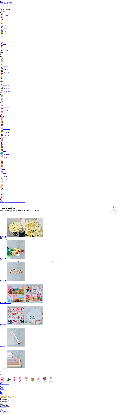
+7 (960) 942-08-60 (3, 409)
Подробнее (5, 305)
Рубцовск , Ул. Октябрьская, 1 (5, 408)
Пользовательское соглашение (5, 411)
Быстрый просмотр (3, 236)
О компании (2, 202)
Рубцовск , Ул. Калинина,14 (4, 406)
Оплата (5, 202)
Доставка (8, 202)
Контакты (23, 202)
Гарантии (11, 202)
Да (0, 5)
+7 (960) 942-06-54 (9, 3)
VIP (1, 200)
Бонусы (14, 202)
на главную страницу (8, 211)
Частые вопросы (18, 202)
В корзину (2, 305)
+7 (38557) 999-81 (3, 3)
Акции (1, 201)
